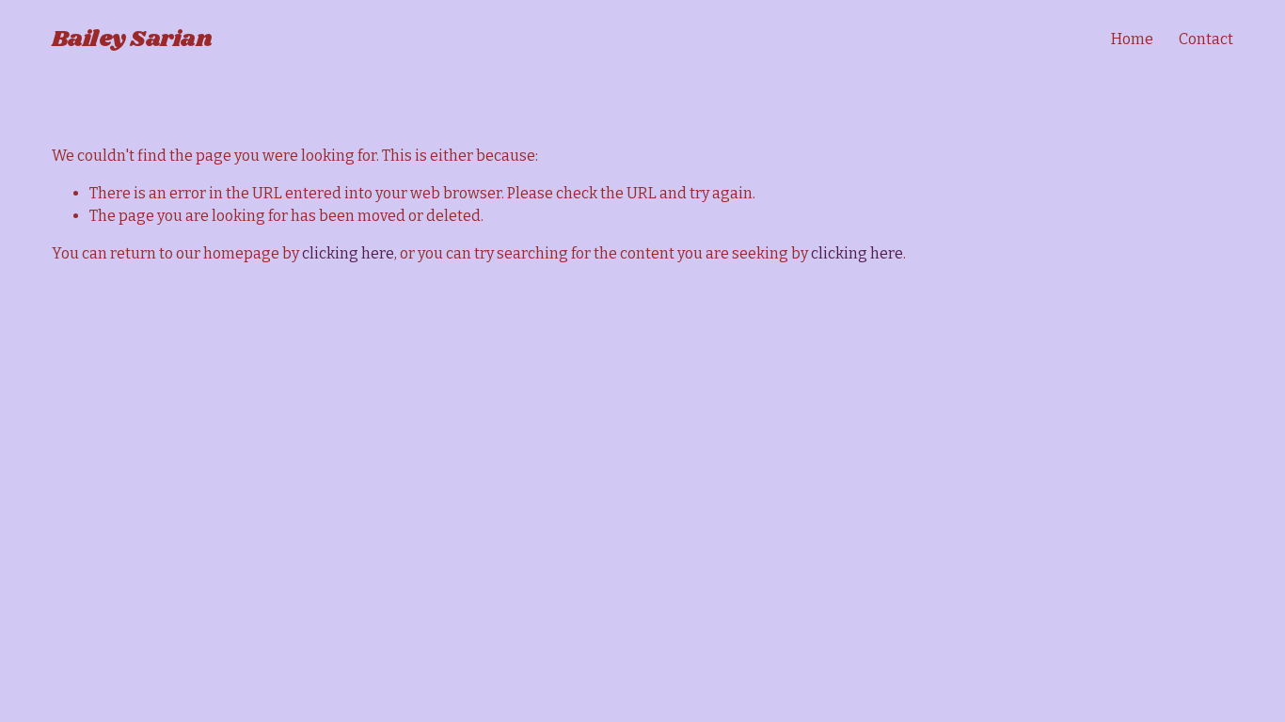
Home (1132, 39)
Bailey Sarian (132, 39)
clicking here (348, 253)
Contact (1206, 39)
